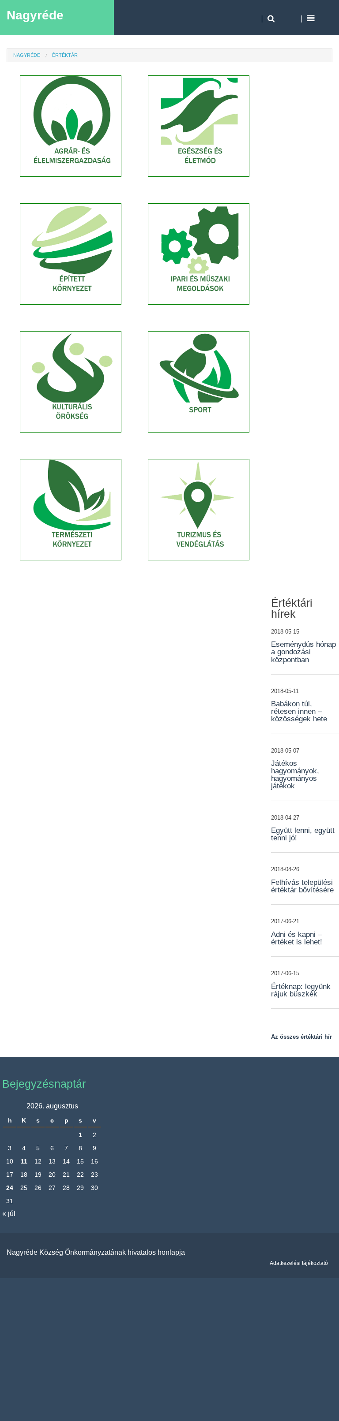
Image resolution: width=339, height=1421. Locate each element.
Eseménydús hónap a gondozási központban (303, 652)
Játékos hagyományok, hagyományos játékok (295, 774)
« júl (8, 1213)
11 (24, 1161)
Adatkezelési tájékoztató (299, 1263)
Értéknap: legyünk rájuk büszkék (301, 990)
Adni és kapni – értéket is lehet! (296, 938)
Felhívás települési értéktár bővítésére (302, 886)
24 (9, 1187)
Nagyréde (35, 15)
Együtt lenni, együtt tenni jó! (303, 834)
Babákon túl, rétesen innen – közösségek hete (299, 711)
